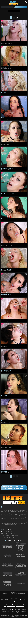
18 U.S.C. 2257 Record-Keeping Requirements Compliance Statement (14, 600)
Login (7, 7)
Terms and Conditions (17, 604)
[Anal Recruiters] (7, 564)
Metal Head (4, 143)
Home (3, 604)
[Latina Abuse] (20, 546)
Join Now (20, 7)
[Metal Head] (14, 131)
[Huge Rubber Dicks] (7, 583)
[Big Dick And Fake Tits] (14, 283)
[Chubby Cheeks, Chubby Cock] (14, 308)
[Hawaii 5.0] (14, 434)
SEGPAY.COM (10, 609)
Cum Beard (4, 395)
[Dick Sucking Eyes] (14, 232)
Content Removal (20, 606)
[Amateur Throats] (7, 574)
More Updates (14, 13)
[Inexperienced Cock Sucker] (14, 182)
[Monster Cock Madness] (20, 555)
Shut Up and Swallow (6, 370)
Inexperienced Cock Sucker (7, 193)
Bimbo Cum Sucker (5, 42)
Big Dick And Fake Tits (6, 294)
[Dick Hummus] (14, 207)
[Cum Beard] (14, 384)
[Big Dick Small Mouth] (14, 333)
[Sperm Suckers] (13, 3)
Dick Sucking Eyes (5, 244)
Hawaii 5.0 (3, 446)
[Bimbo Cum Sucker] (14, 30)
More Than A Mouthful (6, 269)
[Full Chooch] (14, 106)
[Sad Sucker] (14, 56)
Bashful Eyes (4, 420)
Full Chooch (4, 117)
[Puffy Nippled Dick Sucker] (14, 157)
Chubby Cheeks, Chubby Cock (8, 319)
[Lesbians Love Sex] (7, 555)
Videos (6, 604)
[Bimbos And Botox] (14, 81)
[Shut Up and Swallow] (14, 359)
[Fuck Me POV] (20, 583)
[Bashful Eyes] (14, 409)
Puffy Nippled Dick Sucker (7, 168)
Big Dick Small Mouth (6, 345)
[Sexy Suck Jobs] (20, 564)
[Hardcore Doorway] (7, 546)
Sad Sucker (3, 67)
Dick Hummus (4, 218)
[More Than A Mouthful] (14, 258)
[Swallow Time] (14, 460)
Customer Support (11, 606)
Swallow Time (4, 471)
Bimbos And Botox (5, 92)
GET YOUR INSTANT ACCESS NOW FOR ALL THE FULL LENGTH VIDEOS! (14, 487)
